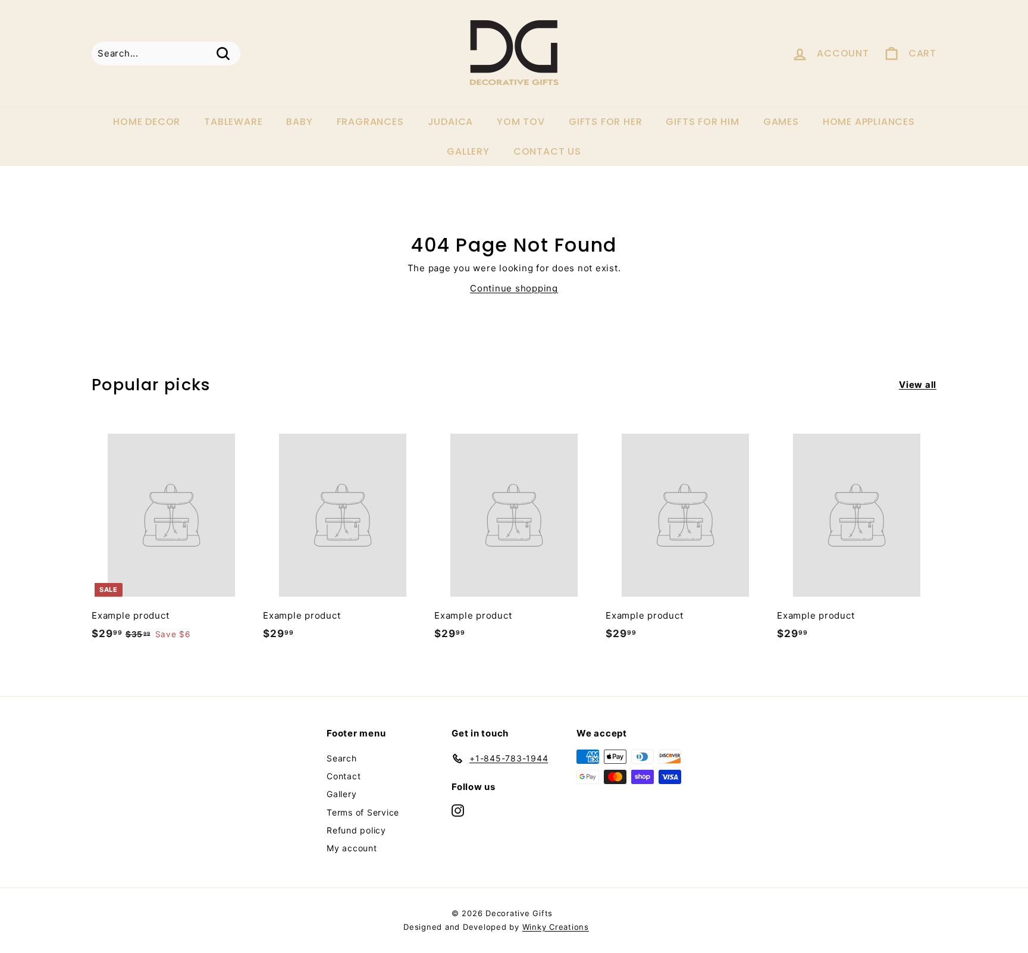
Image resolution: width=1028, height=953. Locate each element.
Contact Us (547, 151)
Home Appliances (869, 121)
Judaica (451, 121)
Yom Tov (521, 121)
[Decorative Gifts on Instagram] (458, 810)
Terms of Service (363, 812)
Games (781, 121)
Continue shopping (514, 288)
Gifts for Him (702, 121)
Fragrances (370, 121)
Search (342, 758)
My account (352, 848)
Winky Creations (555, 927)
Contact (344, 776)
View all (917, 384)
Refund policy (356, 830)
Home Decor (146, 121)
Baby (299, 121)
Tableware (233, 121)
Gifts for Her (605, 121)
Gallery (468, 151)
